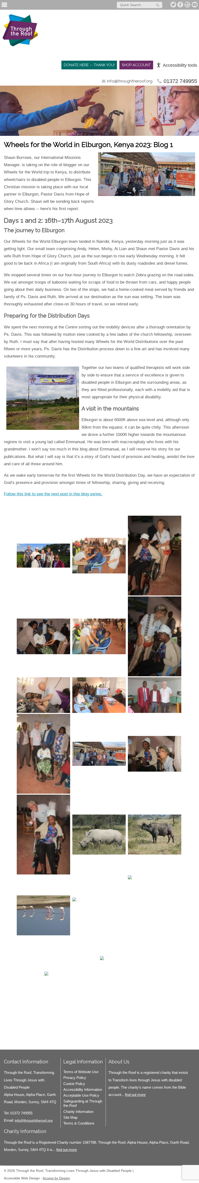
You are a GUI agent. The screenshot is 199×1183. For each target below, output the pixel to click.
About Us (118, 1062)
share (10, 1042)
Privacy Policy (74, 1078)
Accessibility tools (180, 65)
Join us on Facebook (180, 5)
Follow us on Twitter (173, 5)
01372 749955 (180, 81)
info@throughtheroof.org (129, 81)
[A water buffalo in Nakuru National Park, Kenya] (154, 835)
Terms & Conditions (78, 1123)
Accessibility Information (82, 1089)
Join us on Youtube (194, 5)
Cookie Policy (74, 1084)
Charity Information (78, 1112)
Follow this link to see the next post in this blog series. (53, 494)
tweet (16, 1042)
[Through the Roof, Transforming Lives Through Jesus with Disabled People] (20, 31)
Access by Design (56, 1178)
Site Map (70, 1117)
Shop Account (136, 65)
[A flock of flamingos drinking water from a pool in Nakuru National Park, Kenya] (43, 915)
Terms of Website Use (81, 1072)
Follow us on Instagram (187, 5)
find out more (135, 1095)
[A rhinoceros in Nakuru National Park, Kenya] (99, 835)
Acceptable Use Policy (81, 1095)
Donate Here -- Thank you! (89, 65)
